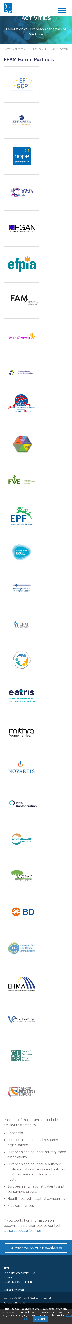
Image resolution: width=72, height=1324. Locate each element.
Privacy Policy (47, 1298)
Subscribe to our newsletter (36, 1248)
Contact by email (14, 1289)
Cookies (34, 1298)
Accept (40, 1318)
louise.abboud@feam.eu (22, 1231)
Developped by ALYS (14, 1303)
